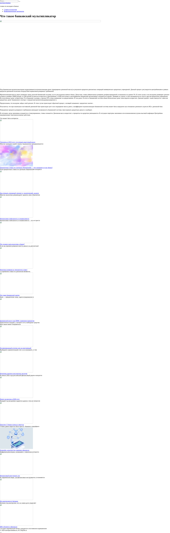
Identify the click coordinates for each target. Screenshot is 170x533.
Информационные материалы (14, 11)
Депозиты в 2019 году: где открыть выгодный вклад (17, 142)
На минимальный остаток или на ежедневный (15, 348)
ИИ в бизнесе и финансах (8, 527)
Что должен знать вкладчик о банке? (12, 244)
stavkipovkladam (5, 3)
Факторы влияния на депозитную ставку (13, 270)
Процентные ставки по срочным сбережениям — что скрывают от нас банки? (26, 167)
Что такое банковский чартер (9, 295)
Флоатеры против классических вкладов (13, 373)
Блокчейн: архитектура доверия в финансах (14, 450)
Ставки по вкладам (10, 9)
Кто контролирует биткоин (9, 501)
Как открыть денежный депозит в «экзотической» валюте (19, 193)
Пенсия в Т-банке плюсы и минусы (12, 424)
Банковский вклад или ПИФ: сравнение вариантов (17, 321)
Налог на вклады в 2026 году (10, 399)
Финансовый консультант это (10, 476)
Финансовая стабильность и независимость (14, 219)
